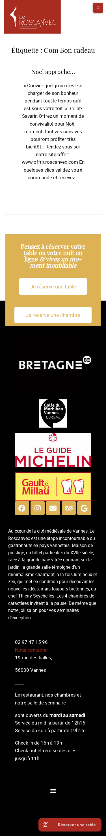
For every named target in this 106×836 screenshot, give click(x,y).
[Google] (84, 508)
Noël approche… (53, 72)
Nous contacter (31, 650)
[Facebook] (22, 508)
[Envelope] (53, 508)
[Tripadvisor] (69, 508)
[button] (53, 790)
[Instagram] (38, 508)
